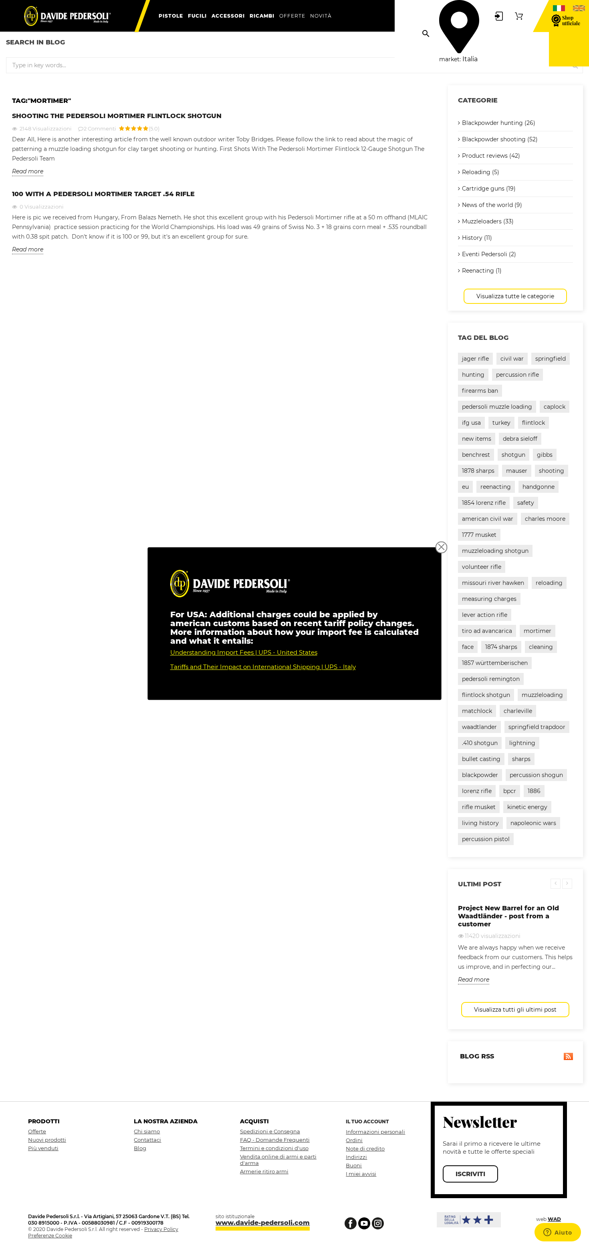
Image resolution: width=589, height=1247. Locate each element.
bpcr (509, 791)
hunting (473, 374)
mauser (516, 470)
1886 (534, 791)
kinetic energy (527, 807)
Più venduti (43, 1148)
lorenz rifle (477, 791)
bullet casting (481, 759)
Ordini (354, 1140)
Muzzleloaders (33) (488, 221)
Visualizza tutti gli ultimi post (515, 1009)
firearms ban (480, 390)
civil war (512, 358)
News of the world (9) (492, 205)
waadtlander (479, 727)
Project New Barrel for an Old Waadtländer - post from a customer (508, 916)
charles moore (545, 518)
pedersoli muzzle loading (497, 406)
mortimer (537, 631)
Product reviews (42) (491, 155)
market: (450, 59)
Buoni (354, 1165)
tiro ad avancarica (487, 631)
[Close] (441, 547)
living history (480, 823)
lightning (522, 743)
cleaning (541, 647)
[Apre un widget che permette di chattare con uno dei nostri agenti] (558, 1233)
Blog (140, 1148)
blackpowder (480, 775)
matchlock (477, 711)
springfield (550, 358)
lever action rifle (484, 614)
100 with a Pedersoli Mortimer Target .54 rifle (103, 194)
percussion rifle (517, 374)
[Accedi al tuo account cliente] (499, 15)
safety (525, 502)
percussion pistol (486, 839)
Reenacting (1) (482, 270)
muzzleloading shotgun (495, 550)
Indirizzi (356, 1157)
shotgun (513, 454)
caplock (554, 406)
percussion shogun (536, 775)
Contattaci (147, 1140)
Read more (27, 171)
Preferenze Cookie (50, 1236)
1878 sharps (478, 470)
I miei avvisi (361, 1174)
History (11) (477, 237)
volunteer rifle (481, 566)
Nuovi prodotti (47, 1140)
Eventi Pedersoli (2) (489, 254)
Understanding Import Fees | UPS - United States (243, 652)
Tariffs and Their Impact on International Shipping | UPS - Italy (263, 667)
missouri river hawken (493, 582)
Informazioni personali (375, 1132)
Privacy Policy (161, 1229)
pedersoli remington (491, 679)
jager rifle (475, 358)
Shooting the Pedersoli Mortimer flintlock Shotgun (117, 116)
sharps (521, 759)
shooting (551, 470)
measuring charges (489, 598)
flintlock (533, 422)
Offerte (37, 1131)
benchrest (476, 454)
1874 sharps (501, 647)
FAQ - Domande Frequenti (275, 1140)
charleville (518, 711)
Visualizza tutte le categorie (515, 296)
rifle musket (479, 807)
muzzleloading (542, 695)
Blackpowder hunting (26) (498, 123)
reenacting (495, 486)
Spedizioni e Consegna (270, 1131)
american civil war (487, 518)
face (468, 647)
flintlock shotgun (486, 695)
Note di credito (365, 1148)
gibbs (545, 454)
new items (476, 438)
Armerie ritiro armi (264, 1171)
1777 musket (479, 534)
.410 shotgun (480, 743)
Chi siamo (147, 1131)
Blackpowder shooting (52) (500, 139)
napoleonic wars (533, 823)
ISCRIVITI (470, 1174)
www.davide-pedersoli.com (263, 1223)
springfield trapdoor (536, 727)
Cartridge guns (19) (489, 188)
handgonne (538, 486)
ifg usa (471, 422)
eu (465, 486)
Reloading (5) (480, 172)
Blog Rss (476, 1056)
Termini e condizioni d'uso (274, 1148)
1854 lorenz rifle (484, 502)
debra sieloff (520, 438)
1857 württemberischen (495, 663)
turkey (501, 422)
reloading (549, 582)
